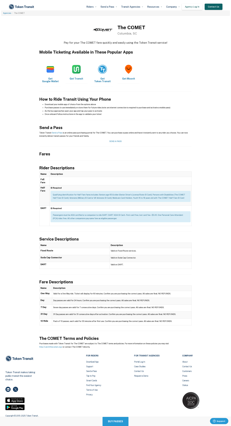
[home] (22, 6)
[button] (91, 6)
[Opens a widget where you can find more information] (219, 421)
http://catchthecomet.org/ (50, 347)
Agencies (7, 13)
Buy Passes (115, 421)
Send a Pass (57, 133)
